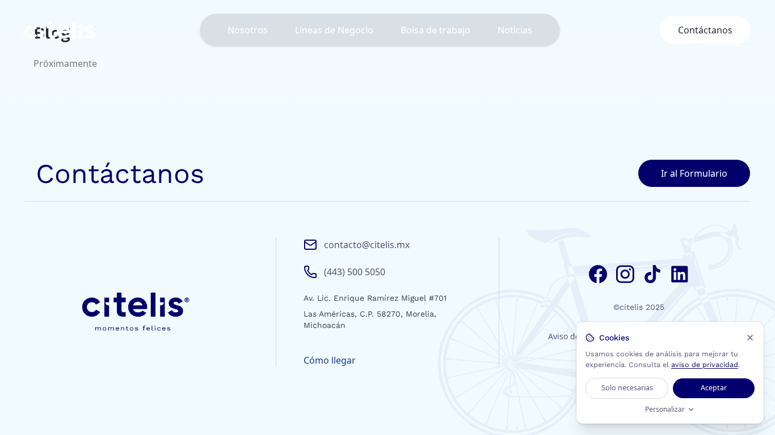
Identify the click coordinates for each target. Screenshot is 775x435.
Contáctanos (705, 30)
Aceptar (714, 388)
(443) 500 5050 (354, 272)
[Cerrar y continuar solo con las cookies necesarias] (750, 337)
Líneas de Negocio (334, 30)
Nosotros (248, 30)
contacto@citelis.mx (367, 244)
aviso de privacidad (704, 364)
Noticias (515, 30)
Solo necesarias (627, 388)
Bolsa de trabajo (435, 30)
